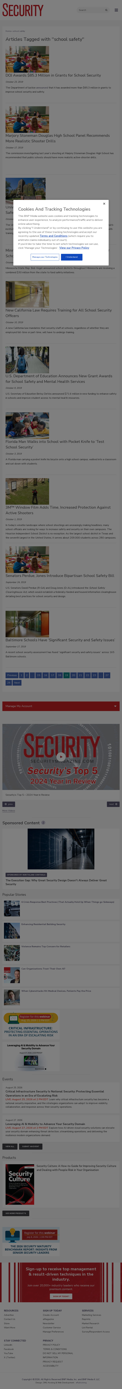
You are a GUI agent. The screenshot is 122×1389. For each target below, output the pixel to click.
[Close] (104, 203)
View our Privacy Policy (74, 248)
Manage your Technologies (45, 257)
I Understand (72, 257)
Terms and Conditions (54, 236)
